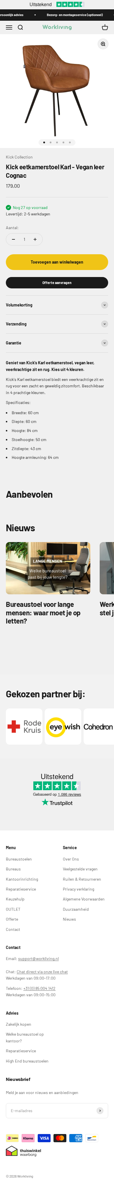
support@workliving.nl (38, 958)
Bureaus (13, 868)
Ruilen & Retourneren (82, 879)
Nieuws (69, 919)
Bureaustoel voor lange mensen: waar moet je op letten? (43, 612)
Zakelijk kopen (18, 1024)
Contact (13, 929)
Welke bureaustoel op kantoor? (25, 1037)
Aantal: (12, 227)
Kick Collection (19, 156)
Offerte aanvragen (57, 283)
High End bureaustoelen (27, 1060)
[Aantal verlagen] (13, 239)
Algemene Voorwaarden (84, 898)
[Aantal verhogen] (35, 239)
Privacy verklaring (78, 889)
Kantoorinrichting (22, 879)
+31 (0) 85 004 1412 (39, 988)
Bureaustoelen (19, 858)
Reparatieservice (21, 889)
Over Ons (71, 858)
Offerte (12, 919)
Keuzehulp (15, 898)
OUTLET (13, 909)
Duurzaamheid (76, 909)
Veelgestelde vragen (80, 868)
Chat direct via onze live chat (42, 971)
